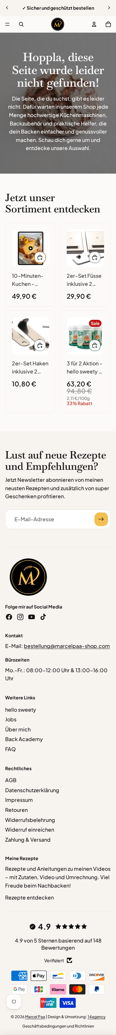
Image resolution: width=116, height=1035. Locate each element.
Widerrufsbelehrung (30, 819)
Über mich (18, 729)
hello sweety (20, 709)
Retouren (16, 809)
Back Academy (24, 739)
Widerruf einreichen (29, 829)
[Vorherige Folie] (7, 8)
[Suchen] (21, 24)
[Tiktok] (43, 617)
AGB (10, 780)
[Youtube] (31, 617)
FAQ (10, 749)
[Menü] (7, 24)
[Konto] (94, 24)
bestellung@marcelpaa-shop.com (67, 645)
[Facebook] (9, 617)
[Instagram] (20, 617)
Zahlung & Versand (28, 839)
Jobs (10, 719)
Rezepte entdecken (29, 897)
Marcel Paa (35, 1016)
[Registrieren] (101, 519)
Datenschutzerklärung (32, 790)
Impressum (19, 799)
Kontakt (14, 635)
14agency (97, 1016)
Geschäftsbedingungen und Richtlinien (58, 1026)
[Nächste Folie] (109, 8)
